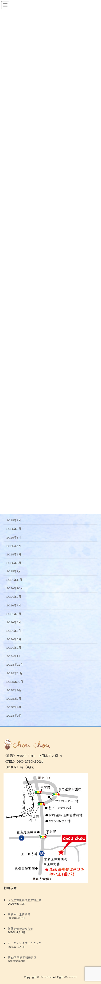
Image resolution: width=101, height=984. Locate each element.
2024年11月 (14, 580)
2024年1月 (13, 656)
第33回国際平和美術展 (22, 957)
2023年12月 (14, 664)
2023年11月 (14, 673)
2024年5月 (13, 622)
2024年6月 (13, 613)
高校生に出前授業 (19, 914)
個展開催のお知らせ (20, 928)
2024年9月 (13, 596)
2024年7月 (13, 605)
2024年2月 (13, 647)
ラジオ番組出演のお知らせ (25, 900)
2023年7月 (13, 698)
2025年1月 (13, 571)
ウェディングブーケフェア (25, 943)
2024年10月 (14, 588)
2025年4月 (13, 545)
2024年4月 (13, 631)
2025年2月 (13, 563)
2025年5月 (13, 537)
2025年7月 (13, 520)
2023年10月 (14, 681)
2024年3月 (13, 639)
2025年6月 (13, 529)
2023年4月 (13, 707)
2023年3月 (14, 715)
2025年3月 (13, 554)
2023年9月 (14, 690)
